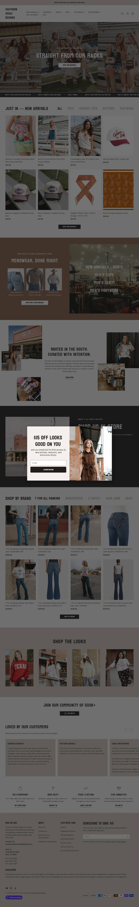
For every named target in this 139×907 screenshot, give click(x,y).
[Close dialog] (109, 429)
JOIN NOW (48, 469)
